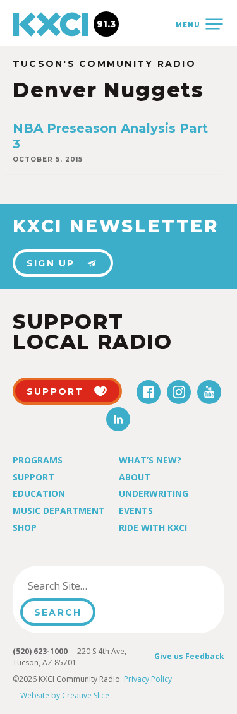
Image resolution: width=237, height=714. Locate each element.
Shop (25, 527)
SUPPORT (55, 391)
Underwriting (153, 493)
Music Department (59, 510)
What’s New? (150, 460)
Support (33, 477)
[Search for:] (84, 586)
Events (136, 510)
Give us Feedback (189, 656)
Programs (38, 460)
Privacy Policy (148, 679)
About (134, 477)
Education (39, 493)
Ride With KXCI (153, 527)
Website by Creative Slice (64, 695)
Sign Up (51, 263)
